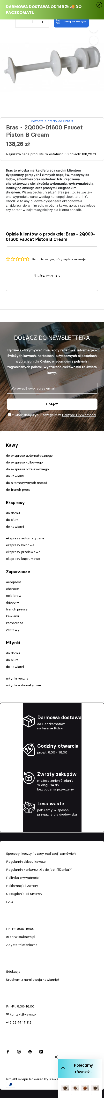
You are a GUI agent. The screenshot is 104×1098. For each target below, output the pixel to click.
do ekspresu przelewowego (27, 469)
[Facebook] (7, 1051)
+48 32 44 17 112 (18, 1022)
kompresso (14, 623)
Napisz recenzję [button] (47, 275)
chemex (12, 589)
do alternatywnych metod (26, 483)
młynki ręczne (17, 678)
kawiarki (12, 616)
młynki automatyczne (23, 685)
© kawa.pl (13, 1072)
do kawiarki (15, 476)
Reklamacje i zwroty (22, 885)
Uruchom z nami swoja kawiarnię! (32, 979)
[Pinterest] (30, 1051)
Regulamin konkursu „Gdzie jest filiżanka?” (39, 869)
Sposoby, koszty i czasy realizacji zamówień (41, 853)
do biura (12, 519)
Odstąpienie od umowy (24, 893)
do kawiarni (15, 526)
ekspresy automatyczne (25, 538)
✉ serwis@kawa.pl (20, 937)
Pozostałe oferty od (52, 121)
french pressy (17, 609)
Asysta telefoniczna (21, 945)
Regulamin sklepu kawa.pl (26, 861)
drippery (12, 602)
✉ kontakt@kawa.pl (21, 1014)
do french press (18, 489)
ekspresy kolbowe (20, 545)
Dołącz (52, 404)
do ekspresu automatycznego (29, 455)
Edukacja (13, 971)
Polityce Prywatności (79, 415)
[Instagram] (19, 1051)
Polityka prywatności (22, 877)
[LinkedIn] (41, 1051)
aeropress (14, 582)
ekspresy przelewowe (23, 552)
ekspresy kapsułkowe (23, 558)
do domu (13, 513)
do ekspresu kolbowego (24, 462)
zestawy (13, 629)
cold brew (14, 595)
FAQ (9, 901)
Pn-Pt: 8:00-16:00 (20, 928)
